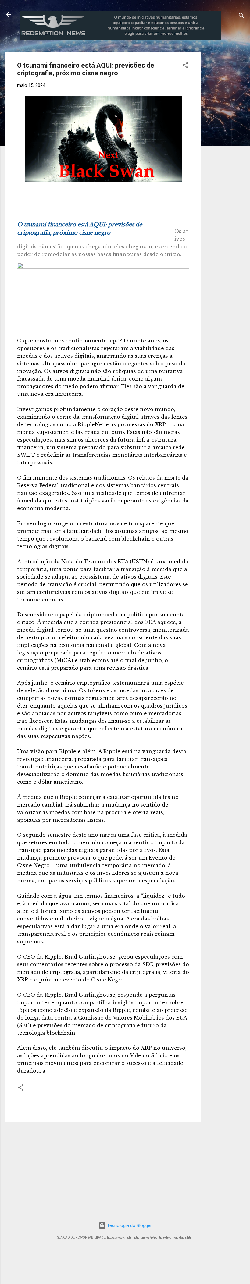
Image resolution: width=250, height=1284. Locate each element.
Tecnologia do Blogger (129, 1225)
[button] (185, 66)
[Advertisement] (228, 143)
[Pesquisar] (241, 16)
